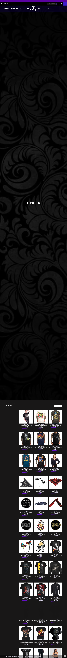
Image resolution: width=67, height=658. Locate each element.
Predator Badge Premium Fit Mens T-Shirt (41, 426)
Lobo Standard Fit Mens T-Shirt (41, 469)
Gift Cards (46, 8)
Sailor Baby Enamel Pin (41, 555)
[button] (24, 428)
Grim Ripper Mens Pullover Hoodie (55, 576)
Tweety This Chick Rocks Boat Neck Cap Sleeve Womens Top (40, 643)
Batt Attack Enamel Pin (55, 491)
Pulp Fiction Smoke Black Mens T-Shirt (55, 555)
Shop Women (6, 8)
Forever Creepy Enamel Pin (55, 534)
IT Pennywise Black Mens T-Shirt (26, 598)
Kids (39, 8)
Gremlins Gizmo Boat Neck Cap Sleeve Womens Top (26, 643)
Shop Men (13, 8)
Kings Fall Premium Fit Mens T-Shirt (55, 425)
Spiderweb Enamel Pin (26, 491)
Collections (26, 8)
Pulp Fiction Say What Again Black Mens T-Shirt (40, 599)
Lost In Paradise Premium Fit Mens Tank (40, 447)
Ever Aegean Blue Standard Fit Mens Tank (26, 470)
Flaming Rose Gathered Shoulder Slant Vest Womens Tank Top (40, 621)
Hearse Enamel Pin (41, 512)
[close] (66, 1)
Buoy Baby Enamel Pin (41, 534)
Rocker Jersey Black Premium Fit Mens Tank (55, 448)
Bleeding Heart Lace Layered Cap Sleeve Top (26, 621)
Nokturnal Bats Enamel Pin (40, 491)
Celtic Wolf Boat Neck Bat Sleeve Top (55, 642)
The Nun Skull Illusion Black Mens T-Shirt (26, 577)
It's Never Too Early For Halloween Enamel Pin (26, 513)
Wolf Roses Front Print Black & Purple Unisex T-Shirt (26, 426)
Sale (42, 8)
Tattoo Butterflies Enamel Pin (26, 555)
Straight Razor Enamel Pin (55, 512)
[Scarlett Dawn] (33, 8)
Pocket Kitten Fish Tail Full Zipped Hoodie (55, 599)
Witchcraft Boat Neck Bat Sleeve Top (55, 620)
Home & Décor (19, 8)
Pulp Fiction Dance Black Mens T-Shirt (41, 576)
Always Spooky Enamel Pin (26, 534)
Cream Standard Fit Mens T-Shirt (26, 447)
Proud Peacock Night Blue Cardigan (55, 469)
